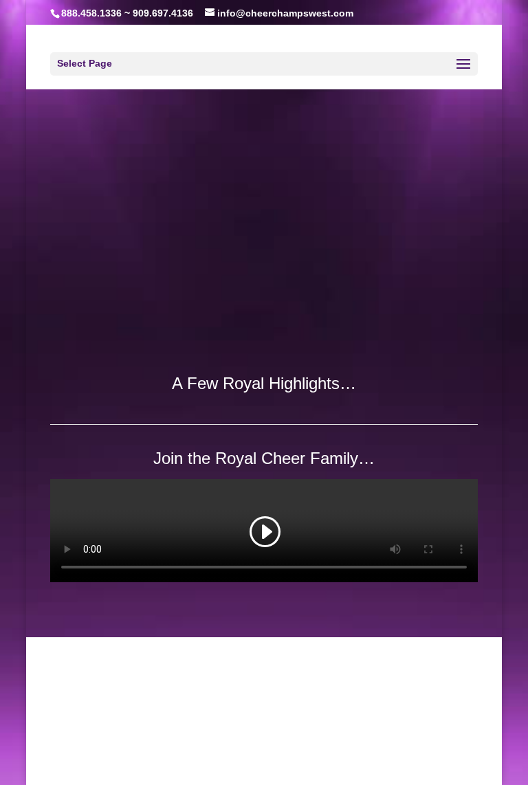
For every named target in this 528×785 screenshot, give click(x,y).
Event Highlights (214, 754)
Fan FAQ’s (318, 754)
